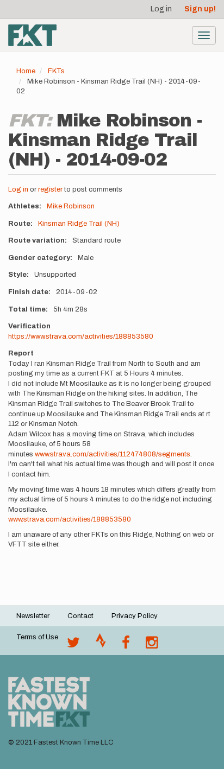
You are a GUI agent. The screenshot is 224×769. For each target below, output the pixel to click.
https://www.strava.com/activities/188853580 (80, 336)
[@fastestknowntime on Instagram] (152, 645)
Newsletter (32, 616)
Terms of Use (37, 637)
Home (25, 71)
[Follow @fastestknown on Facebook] (126, 645)
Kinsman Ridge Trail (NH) (79, 223)
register (50, 189)
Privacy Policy (134, 616)
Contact (80, 616)
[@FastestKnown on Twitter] (73, 645)
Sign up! (200, 9)
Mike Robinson (71, 206)
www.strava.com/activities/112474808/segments (112, 454)
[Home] (32, 35)
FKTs (56, 71)
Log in (161, 9)
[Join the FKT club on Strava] (101, 645)
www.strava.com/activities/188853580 (69, 519)
